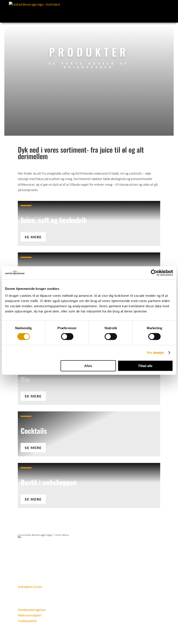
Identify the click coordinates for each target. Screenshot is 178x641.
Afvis (88, 365)
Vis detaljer (155, 352)
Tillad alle (145, 365)
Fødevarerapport (30, 615)
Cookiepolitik (27, 621)
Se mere (33, 237)
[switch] (67, 336)
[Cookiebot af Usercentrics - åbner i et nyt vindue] (154, 273)
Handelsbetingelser (32, 610)
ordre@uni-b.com (30, 587)
